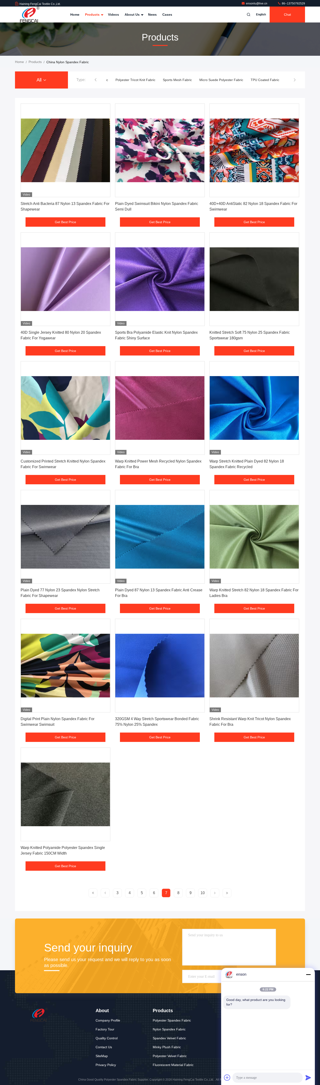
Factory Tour (105, 1029)
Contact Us (104, 1047)
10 (203, 893)
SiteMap (102, 1056)
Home (74, 14)
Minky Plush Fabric (167, 1047)
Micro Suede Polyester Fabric (181, 80)
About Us (133, 14)
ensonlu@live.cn (257, 3)
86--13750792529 (293, 3)
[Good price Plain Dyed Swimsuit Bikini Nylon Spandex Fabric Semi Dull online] (160, 150)
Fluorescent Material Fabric (173, 1065)
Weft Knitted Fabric (260, 80)
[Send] (308, 1077)
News (152, 14)
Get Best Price (65, 222)
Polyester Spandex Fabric (172, 1020)
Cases (167, 14)
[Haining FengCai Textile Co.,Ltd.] (30, 14)
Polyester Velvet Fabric (170, 1056)
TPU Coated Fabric (224, 80)
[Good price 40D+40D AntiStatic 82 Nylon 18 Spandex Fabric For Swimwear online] (254, 150)
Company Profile (108, 1020)
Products (92, 14)
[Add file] (227, 1077)
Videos (113, 14)
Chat (287, 14)
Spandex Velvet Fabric (169, 1038)
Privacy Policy (106, 1065)
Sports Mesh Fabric (137, 80)
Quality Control (107, 1038)
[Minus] (308, 974)
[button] (95, 80)
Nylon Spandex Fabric (169, 1029)
